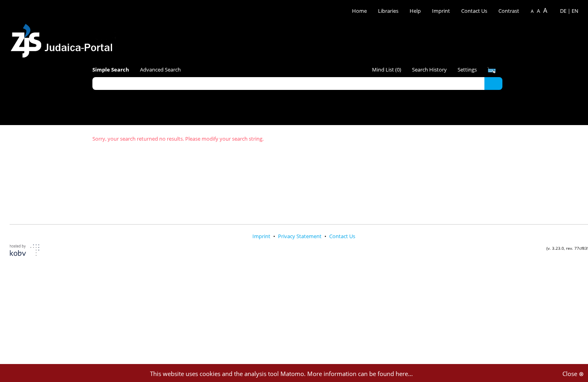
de (563, 10)
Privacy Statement (300, 236)
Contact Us (474, 10)
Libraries (388, 10)
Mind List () (386, 69)
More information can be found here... (360, 374)
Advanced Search (160, 69)
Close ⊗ (573, 374)
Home (359, 10)
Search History (429, 69)
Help (415, 10)
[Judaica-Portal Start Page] (64, 39)
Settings (467, 69)
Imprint (441, 10)
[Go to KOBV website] (29, 251)
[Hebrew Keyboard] (492, 70)
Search (493, 83)
